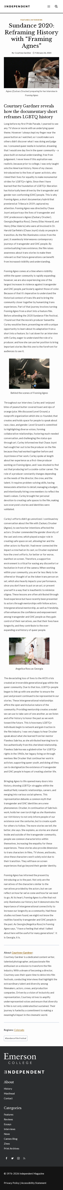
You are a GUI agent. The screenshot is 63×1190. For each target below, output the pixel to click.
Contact (8, 1098)
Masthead (9, 1093)
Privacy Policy (11, 1182)
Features (25, 20)
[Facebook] (6, 1158)
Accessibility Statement (33, 1182)
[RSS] (24, 1158)
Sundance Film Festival (15, 1038)
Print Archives (11, 1148)
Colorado (19, 1029)
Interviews (36, 20)
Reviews (8, 1119)
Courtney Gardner (23, 53)
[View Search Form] (56, 6)
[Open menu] (49, 6)
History (8, 1088)
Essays (7, 1124)
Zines (7, 1143)
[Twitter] (12, 1158)
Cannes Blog (10, 1138)
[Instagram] (18, 1158)
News (7, 1133)
